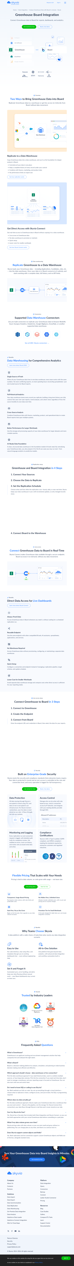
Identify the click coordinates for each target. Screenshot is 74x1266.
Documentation (45, 1226)
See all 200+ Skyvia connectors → (37, 343)
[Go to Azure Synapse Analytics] (27, 334)
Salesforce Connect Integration (17, 1220)
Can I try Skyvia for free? (16, 1112)
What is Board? (12, 1063)
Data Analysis (11, 1214)
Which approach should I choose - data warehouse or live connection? (32, 1073)
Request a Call (50, 2)
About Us (10, 1183)
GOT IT (66, 1258)
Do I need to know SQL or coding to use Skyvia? (24, 1087)
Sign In (58, 2)
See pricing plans (30, 886)
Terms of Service (12, 1238)
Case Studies (44, 1211)
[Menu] (65, 2)
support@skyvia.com (13, 1247)
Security (9, 1241)
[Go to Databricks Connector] (37, 334)
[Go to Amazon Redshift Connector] (17, 334)
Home (15, 10)
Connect (43, 1195)
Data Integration (23, 10)
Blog (41, 1208)
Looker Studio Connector (48, 1198)
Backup (42, 1192)
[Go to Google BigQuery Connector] (46, 334)
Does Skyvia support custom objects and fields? (24, 1133)
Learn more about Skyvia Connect (18, 605)
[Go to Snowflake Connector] (56, 334)
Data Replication (12, 1205)
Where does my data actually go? (19, 1100)
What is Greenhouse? (15, 1052)
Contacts (10, 1186)
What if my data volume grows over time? (22, 1122)
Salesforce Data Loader (14, 1217)
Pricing (42, 1200)
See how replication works (16, 177)
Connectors (44, 1189)
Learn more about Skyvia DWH (18, 365)
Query (42, 1186)
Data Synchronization (14, 1203)
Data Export (11, 1200)
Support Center (45, 1223)
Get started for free (29, 26)
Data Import (11, 1197)
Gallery (42, 1214)
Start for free (44, 886)
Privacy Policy (11, 1244)
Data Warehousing (13, 1208)
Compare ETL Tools (46, 1217)
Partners (10, 1189)
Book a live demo (45, 26)
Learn (42, 1220)
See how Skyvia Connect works (18, 247)
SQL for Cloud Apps (13, 1223)
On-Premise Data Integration (16, 1211)
